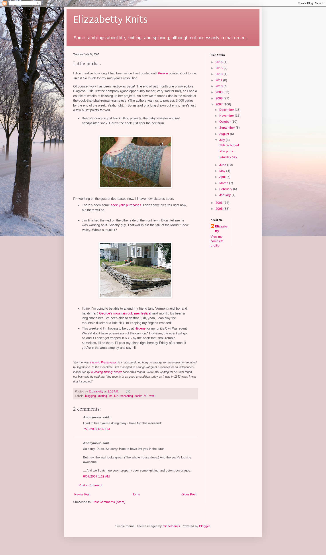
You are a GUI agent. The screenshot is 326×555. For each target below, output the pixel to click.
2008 (220, 98)
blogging (90, 396)
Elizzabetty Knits (110, 19)
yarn (122, 205)
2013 (220, 74)
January (225, 195)
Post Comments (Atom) (108, 502)
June (223, 165)
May (222, 171)
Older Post (188, 494)
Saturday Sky (227, 157)
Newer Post (82, 494)
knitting (102, 396)
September (227, 127)
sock (114, 205)
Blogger (204, 526)
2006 (220, 202)
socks (138, 396)
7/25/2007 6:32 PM (96, 429)
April (222, 177)
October (225, 121)
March (224, 183)
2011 (219, 80)
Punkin (163, 73)
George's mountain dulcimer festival (125, 313)
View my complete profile (217, 241)
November (227, 115)
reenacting (126, 396)
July (222, 140)
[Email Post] (128, 391)
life (110, 396)
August (224, 134)
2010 (220, 86)
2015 (220, 68)
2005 (220, 208)
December (227, 109)
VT (146, 396)
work (152, 396)
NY (116, 396)
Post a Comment (90, 485)
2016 (220, 62)
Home (136, 494)
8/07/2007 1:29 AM (96, 476)
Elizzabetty (221, 229)
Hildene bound (228, 145)
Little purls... (227, 151)
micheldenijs (171, 526)
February (226, 189)
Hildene (140, 328)
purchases (133, 205)
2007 (220, 104)
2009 (220, 92)
